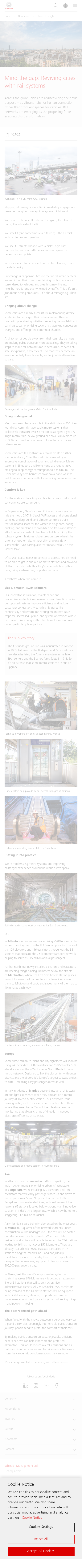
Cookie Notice (32, 1518)
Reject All (41, 1539)
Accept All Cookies (41, 1551)
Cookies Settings (41, 1527)
